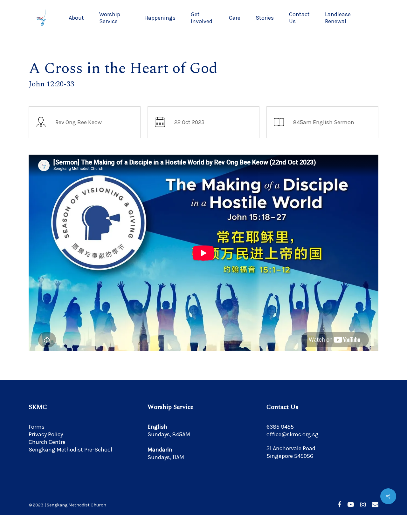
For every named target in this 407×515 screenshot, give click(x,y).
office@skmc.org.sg (292, 434)
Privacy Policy (46, 434)
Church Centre (47, 441)
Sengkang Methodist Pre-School (70, 449)
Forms (37, 426)
